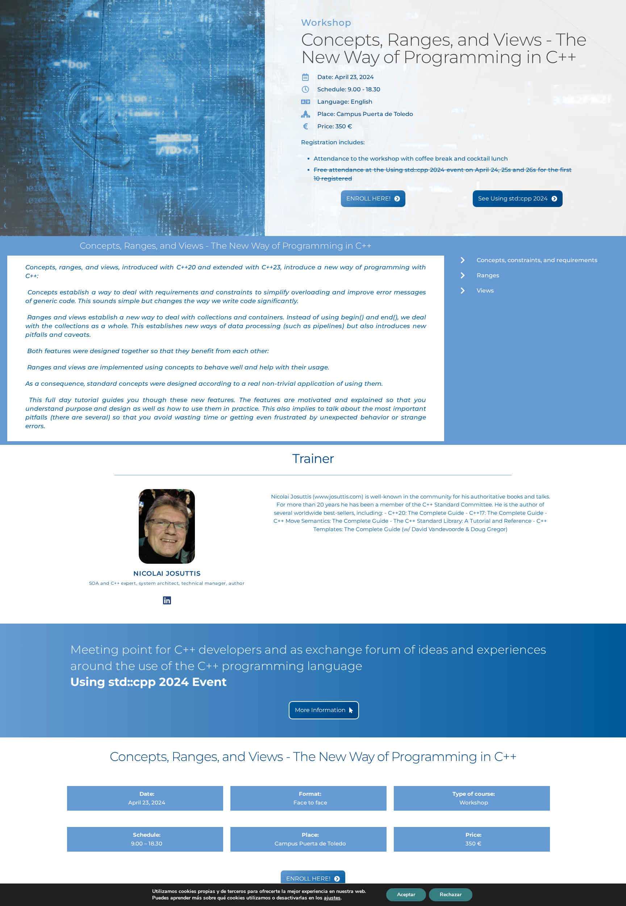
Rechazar (451, 894)
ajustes (332, 898)
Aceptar (406, 894)
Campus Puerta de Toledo (310, 843)
